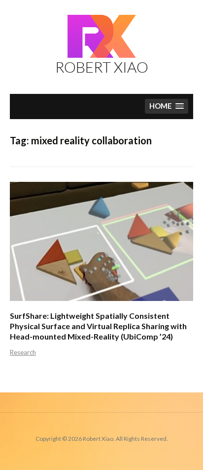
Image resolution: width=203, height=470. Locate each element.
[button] (166, 106)
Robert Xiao (101, 67)
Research (23, 352)
